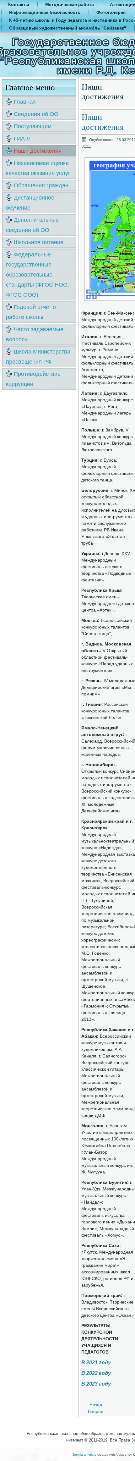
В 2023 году (96, 1384)
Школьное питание (38, 242)
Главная (25, 102)
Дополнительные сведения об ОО (32, 225)
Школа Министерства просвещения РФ (38, 357)
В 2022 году (96, 1373)
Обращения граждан (41, 185)
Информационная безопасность (44, 12)
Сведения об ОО (36, 114)
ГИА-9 (22, 138)
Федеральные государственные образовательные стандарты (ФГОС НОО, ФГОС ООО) (37, 274)
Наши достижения (38, 151)
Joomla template (84, 1454)
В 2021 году (96, 1362)
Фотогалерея (111, 12)
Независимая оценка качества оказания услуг (38, 168)
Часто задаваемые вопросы (34, 334)
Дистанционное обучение (30, 203)
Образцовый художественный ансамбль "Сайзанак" (67, 27)
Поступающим (32, 126)
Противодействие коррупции (33, 379)
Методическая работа (69, 4)
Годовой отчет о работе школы (31, 312)
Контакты (18, 4)
